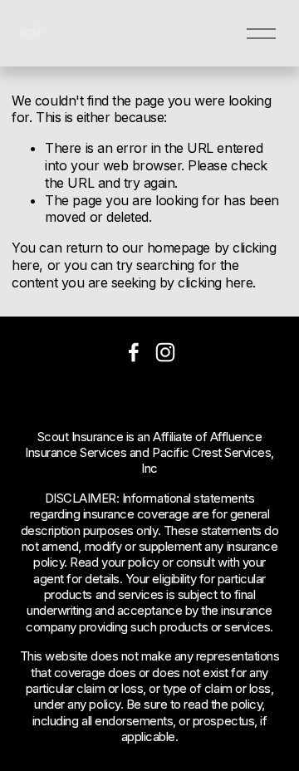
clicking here (215, 282)
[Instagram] (165, 352)
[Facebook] (134, 352)
